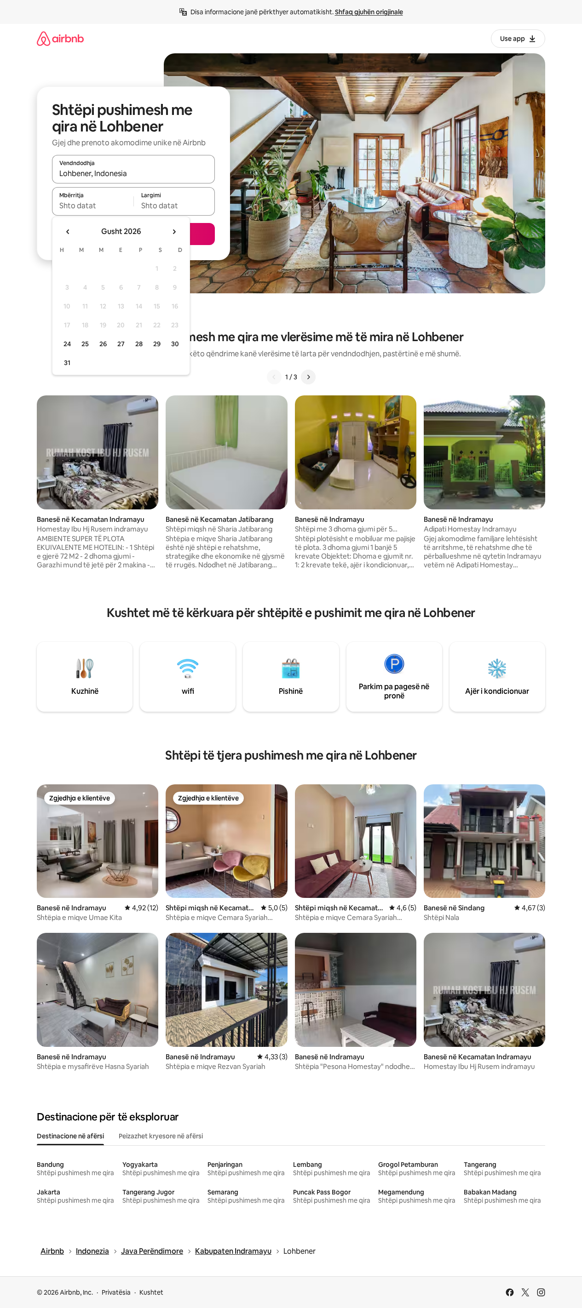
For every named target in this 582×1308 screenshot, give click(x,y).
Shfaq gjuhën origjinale (369, 12)
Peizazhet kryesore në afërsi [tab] (161, 1136)
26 (103, 344)
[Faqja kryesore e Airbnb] (60, 38)
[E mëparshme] (274, 377)
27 (121, 344)
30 (175, 344)
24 (67, 344)
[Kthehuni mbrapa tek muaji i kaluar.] (68, 231)
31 (67, 363)
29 (157, 344)
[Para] (308, 377)
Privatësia (116, 1292)
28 (139, 344)
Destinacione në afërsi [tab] (70, 1136)
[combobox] (133, 173)
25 (85, 344)
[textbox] (92, 205)
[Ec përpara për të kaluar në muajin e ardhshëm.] (174, 231)
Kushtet (151, 1292)
